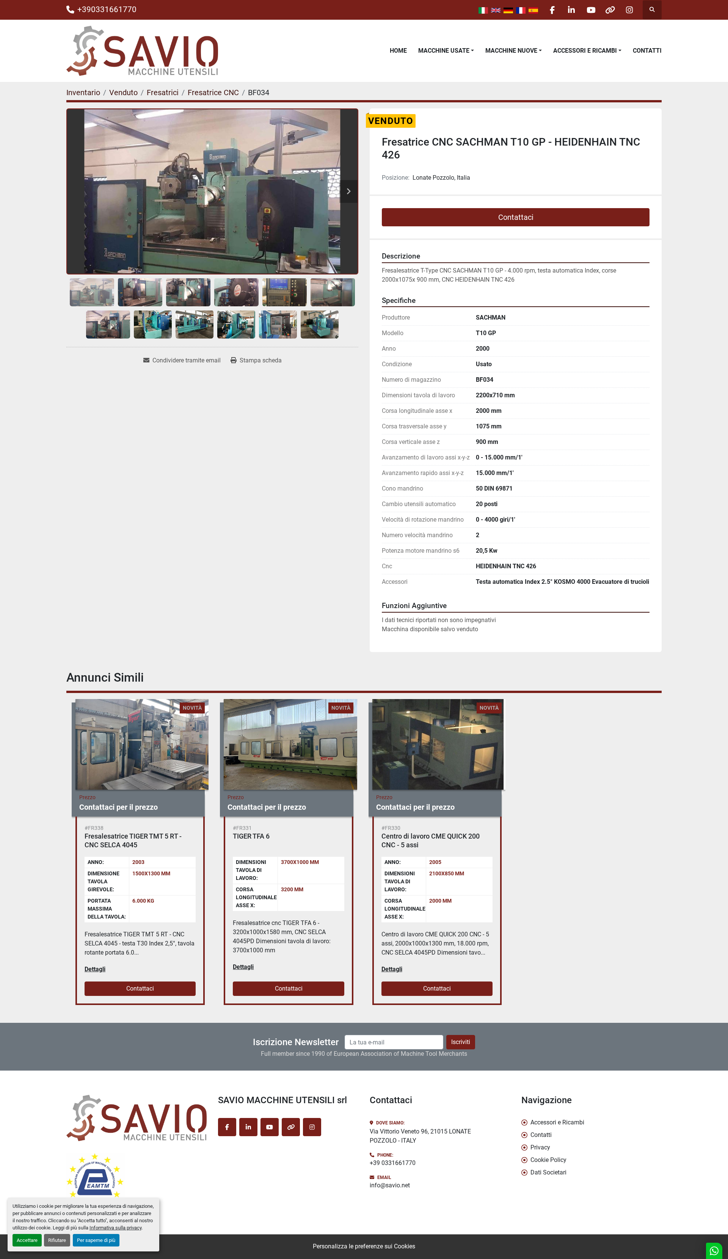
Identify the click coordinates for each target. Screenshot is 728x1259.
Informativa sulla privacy (115, 1228)
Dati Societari (548, 1172)
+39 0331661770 (393, 1162)
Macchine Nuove (511, 50)
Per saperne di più (96, 1240)
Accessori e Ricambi (585, 50)
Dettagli (95, 969)
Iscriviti (460, 1042)
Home (398, 50)
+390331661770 (106, 9)
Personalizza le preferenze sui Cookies (364, 1246)
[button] (446, 50)
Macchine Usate (443, 50)
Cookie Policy (548, 1159)
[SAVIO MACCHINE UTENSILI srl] (136, 1118)
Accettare (27, 1240)
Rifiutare (57, 1240)
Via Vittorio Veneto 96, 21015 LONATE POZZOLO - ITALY (420, 1136)
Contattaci (515, 217)
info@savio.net (390, 1185)
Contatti (647, 50)
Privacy (540, 1147)
